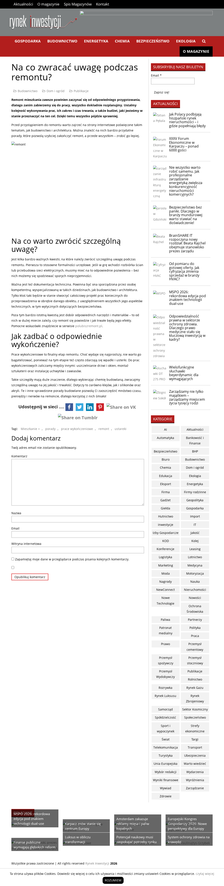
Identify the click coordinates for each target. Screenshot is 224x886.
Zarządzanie (195, 788)
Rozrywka (165, 688)
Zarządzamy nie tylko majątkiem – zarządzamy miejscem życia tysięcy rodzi (187, 397)
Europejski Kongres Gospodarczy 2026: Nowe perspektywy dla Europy (187, 824)
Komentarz (19, 456)
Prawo (165, 644)
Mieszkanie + (30, 429)
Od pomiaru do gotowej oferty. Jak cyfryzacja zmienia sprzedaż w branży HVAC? (184, 271)
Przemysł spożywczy (165, 660)
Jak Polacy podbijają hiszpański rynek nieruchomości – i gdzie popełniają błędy (187, 120)
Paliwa (165, 620)
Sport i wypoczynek (165, 728)
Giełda (165, 508)
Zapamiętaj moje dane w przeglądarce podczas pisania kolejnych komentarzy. (72, 559)
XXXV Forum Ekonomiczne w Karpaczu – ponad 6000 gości (184, 144)
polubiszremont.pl (88, 326)
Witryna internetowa (26, 544)
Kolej (195, 541)
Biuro (166, 459)
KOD (165, 541)
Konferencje (165, 549)
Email (15, 528)
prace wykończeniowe (77, 429)
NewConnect (165, 590)
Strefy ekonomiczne (195, 728)
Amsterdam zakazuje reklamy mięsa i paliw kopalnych (132, 824)
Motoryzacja (195, 573)
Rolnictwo (195, 679)
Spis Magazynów (78, 4)
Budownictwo (62, 41)
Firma (165, 492)
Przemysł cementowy (195, 646)
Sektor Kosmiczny (195, 709)
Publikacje (81, 91)
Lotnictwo (195, 557)
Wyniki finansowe (165, 780)
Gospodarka (28, 41)
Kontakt (102, 4)
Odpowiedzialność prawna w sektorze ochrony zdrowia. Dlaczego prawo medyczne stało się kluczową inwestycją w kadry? (187, 328)
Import (195, 516)
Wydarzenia (195, 772)
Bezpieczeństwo (153, 41)
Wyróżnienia (195, 780)
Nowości (195, 598)
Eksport (165, 484)
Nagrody (165, 581)
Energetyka (96, 41)
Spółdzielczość (165, 717)
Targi (194, 739)
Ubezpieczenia (195, 755)
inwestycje (165, 525)
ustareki (120, 429)
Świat (166, 739)
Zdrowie (166, 796)
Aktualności (23, 4)
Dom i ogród (56, 91)
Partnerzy (195, 620)
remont (103, 429)
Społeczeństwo (195, 717)
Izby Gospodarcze (165, 533)
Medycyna (194, 565)
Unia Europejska (165, 763)
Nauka (195, 581)
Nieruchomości (195, 590)
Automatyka (165, 438)
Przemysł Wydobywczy (165, 674)
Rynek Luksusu (165, 696)
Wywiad (165, 788)
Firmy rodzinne (195, 492)
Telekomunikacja (165, 747)
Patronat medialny (165, 630)
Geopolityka (194, 500)
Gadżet (165, 500)
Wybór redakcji (166, 772)
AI (165, 429)
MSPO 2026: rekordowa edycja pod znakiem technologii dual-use (187, 297)
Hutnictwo (165, 516)
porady (50, 429)
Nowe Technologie (165, 600)
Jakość (195, 533)
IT (195, 525)
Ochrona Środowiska (195, 609)
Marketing (165, 565)
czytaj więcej (205, 874)
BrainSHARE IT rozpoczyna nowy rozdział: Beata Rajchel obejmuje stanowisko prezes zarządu (187, 243)
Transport (195, 747)
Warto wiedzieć (195, 763)
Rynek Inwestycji (97, 863)
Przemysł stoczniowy (195, 660)
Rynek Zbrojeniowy (195, 698)
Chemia (122, 41)
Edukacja (165, 476)
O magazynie (48, 4)
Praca (195, 636)
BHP (195, 451)
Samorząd (165, 709)
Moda (165, 573)
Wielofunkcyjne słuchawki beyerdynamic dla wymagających (183, 373)
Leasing (195, 549)
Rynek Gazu (194, 688)
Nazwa (16, 513)
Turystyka (166, 755)
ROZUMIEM (113, 880)
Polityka (195, 628)
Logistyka (165, 557)
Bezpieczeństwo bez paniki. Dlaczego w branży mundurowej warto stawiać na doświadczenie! (185, 215)
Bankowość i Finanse (195, 440)
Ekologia (186, 41)
